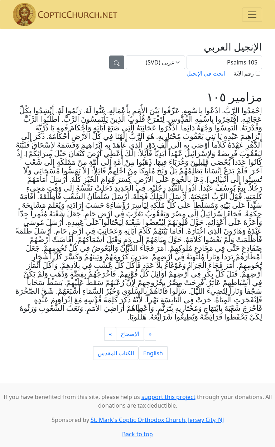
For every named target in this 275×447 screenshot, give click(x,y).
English (153, 353)
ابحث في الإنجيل (206, 73)
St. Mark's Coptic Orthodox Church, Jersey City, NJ (157, 420)
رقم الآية (243, 73)
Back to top (137, 434)
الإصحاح (130, 334)
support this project (168, 397)
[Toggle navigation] (252, 15)
